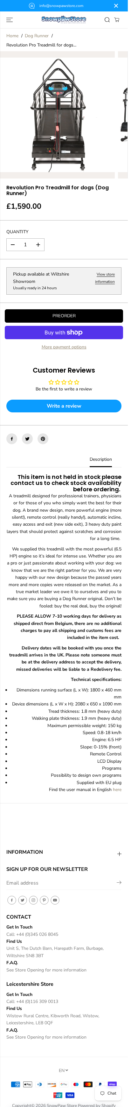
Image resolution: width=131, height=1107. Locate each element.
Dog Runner (37, 36)
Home (12, 36)
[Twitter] (27, 438)
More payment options (64, 347)
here (117, 790)
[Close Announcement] (116, 5)
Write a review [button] (64, 406)
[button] (10, 20)
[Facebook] (11, 438)
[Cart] (116, 20)
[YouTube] (55, 900)
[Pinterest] (43, 438)
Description (101, 459)
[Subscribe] (119, 883)
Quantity (17, 232)
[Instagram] (33, 900)
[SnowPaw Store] (64, 20)
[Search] (107, 20)
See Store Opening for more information (46, 970)
